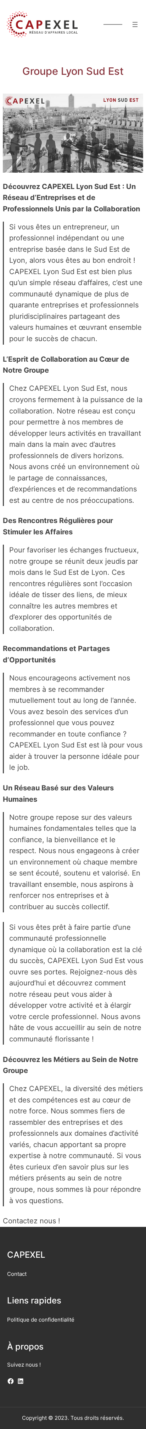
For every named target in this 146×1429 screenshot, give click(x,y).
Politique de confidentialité (40, 1319)
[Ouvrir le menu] (135, 24)
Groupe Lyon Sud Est (73, 71)
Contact (17, 1273)
